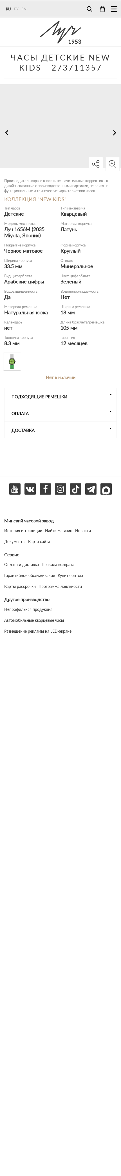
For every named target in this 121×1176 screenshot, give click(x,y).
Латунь (68, 229)
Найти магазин (58, 530)
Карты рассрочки (20, 586)
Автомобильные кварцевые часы (34, 620)
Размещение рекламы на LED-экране (37, 631)
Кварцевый (73, 214)
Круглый (70, 251)
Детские (14, 214)
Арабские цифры (24, 281)
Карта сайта (39, 541)
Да (7, 297)
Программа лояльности (60, 586)
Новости (83, 530)
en (23, 9)
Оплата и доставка (21, 564)
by (16, 9)
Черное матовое (23, 251)
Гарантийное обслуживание (29, 575)
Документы (14, 541)
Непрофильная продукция (28, 609)
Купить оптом (70, 575)
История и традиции (23, 530)
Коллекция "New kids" (35, 199)
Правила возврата (58, 564)
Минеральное (76, 266)
